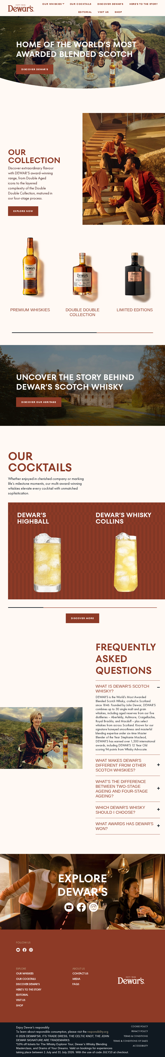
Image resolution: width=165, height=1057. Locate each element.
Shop (19, 1005)
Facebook (81, 907)
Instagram (93, 907)
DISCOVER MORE (82, 618)
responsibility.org (97, 1031)
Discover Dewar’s (34, 69)
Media (76, 979)
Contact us (80, 973)
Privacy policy (139, 1031)
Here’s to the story (28, 989)
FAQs (75, 984)
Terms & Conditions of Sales (130, 1041)
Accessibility (140, 1046)
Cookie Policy (139, 1026)
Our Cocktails (26, 979)
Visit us (20, 1000)
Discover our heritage (38, 402)
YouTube (69, 907)
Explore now (23, 211)
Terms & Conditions (136, 1036)
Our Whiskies (25, 973)
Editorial (22, 994)
